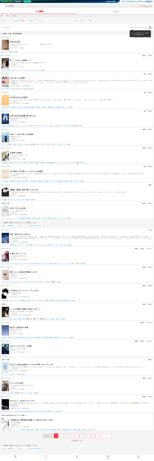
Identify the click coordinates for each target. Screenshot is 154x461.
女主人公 (40, 20)
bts (7, 411)
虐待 (26, 411)
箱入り (40, 300)
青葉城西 (22, 218)
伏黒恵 (36, 162)
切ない (19, 199)
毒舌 (15, 144)
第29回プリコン (32, 245)
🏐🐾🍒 (76, 162)
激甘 (57, 319)
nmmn (19, 144)
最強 (10, 162)
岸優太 (44, 107)
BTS (3, 411)
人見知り (42, 411)
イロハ (36, 70)
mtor (48, 144)
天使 (36, 411)
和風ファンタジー (31, 300)
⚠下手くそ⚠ (12, 199)
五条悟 (31, 162)
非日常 (36, 263)
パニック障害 (14, 411)
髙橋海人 (38, 107)
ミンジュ (20, 70)
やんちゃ (54, 144)
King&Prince (6, 107)
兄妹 (90, 429)
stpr (82, 20)
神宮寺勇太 (51, 107)
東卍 (59, 429)
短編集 (4, 199)
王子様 (76, 181)
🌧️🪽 (94, 429)
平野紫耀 (26, 107)
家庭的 (50, 337)
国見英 (28, 218)
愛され (5, 20)
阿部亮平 (13, 181)
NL (23, 199)
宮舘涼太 (40, 181)
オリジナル (5, 263)
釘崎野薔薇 (50, 162)
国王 (71, 181)
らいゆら (30, 393)
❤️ (40, 319)
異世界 (56, 337)
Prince (19, 107)
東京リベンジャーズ (14, 429)
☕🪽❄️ (43, 144)
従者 (27, 199)
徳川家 (51, 300)
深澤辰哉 (33, 181)
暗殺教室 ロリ (11, 225)
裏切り (4, 337)
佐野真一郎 (38, 429)
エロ (48, 319)
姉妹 (55, 263)
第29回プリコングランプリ (18, 245)
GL (64, 245)
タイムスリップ (14, 300)
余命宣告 (50, 218)
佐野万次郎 (30, 429)
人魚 (15, 282)
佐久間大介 (25, 181)
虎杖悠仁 (43, 162)
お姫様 (15, 52)
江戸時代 (5, 300)
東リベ (4, 429)
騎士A (4, 125)
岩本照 (18, 181)
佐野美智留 (52, 429)
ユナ (14, 70)
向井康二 (47, 181)
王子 (10, 282)
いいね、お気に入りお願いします (53, 125)
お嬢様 (46, 300)
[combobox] (8, 27)
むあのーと (61, 144)
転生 (61, 300)
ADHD (21, 411)
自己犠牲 (44, 337)
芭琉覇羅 (65, 429)
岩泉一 (39, 218)
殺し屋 (20, 225)
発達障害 (48, 411)
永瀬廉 (32, 107)
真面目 (38, 337)
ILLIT (4, 70)
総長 (74, 429)
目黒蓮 (59, 181)
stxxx (15, 319)
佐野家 (23, 429)
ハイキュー (65, 20)
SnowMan (5, 181)
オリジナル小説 (15, 263)
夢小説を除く (143, 27)
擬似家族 (66, 300)
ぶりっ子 (62, 218)
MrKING (13, 107)
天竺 (70, 429)
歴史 (56, 300)
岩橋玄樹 (58, 107)
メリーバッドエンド (64, 263)
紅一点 (64, 107)
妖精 (22, 337)
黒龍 (78, 429)
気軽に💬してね (12, 125)
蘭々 (72, 263)
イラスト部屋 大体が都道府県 (32, 225)
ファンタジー (53, 20)
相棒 (4, 225)
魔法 (10, 52)
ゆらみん (23, 393)
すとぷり (20, 282)
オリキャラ (39, 125)
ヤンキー (13, 374)
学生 (26, 337)
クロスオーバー (67, 162)
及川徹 (33, 218)
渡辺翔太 (66, 181)
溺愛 (90, 20)
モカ (25, 70)
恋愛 (31, 20)
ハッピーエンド (23, 125)
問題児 (10, 144)
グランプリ (5, 245)
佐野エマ (45, 429)
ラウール (53, 181)
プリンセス (55, 245)
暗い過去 (32, 337)
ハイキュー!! (14, 218)
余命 (44, 218)
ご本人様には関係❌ (18, 20)
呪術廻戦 (5, 162)
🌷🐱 (77, 263)
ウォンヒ (31, 70)
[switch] (149, 27)
